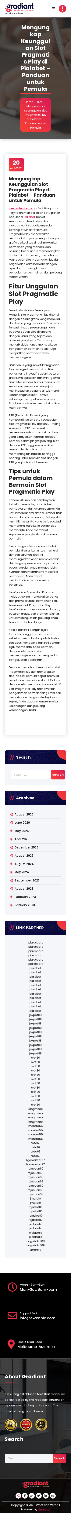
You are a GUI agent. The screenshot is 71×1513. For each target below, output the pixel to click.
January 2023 (25, 905)
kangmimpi (35, 1109)
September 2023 (27, 880)
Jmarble (35, 1250)
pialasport (35, 942)
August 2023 (24, 889)
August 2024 (24, 864)
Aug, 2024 (16, 164)
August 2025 (24, 856)
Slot (40, 102)
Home (29, 102)
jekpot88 (35, 1015)
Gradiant (44, 1509)
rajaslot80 (36, 1207)
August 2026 (24, 814)
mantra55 (35, 1126)
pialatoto (35, 1224)
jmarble (35, 1198)
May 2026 (22, 831)
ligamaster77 (35, 1160)
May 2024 (22, 872)
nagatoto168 (36, 1241)
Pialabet (29, 217)
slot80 (35, 1058)
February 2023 (25, 897)
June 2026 (22, 823)
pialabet (35, 968)
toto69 (36, 1143)
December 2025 (26, 847)
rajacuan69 (35, 1168)
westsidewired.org (22, 208)
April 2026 (22, 839)
